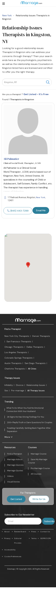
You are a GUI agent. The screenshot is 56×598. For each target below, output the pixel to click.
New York (40, 197)
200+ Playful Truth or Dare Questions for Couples (29, 422)
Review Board (20, 531)
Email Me (41, 210)
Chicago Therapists (13, 347)
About (7, 531)
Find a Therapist (12, 329)
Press (33, 531)
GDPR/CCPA (45, 538)
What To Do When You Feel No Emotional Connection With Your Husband (25, 410)
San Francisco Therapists (19, 341)
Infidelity (8, 385)
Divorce (19, 385)
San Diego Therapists (35, 363)
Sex (6, 390)
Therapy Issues (12, 378)
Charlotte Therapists (14, 368)
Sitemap (11, 569)
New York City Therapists (16, 336)
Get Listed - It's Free (36, 94)
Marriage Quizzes (15, 465)
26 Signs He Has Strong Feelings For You (25, 417)
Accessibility (10, 550)
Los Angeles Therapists (15, 352)
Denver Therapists (41, 336)
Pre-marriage (17, 390)
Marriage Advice (14, 459)
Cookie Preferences (12, 556)
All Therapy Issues (36, 390)
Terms (34, 538)
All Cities (32, 368)
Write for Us (38, 499)
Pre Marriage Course (40, 468)
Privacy (7, 538)
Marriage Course (38, 454)
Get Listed (16, 499)
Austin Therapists (13, 363)
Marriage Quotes (15, 470)
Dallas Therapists (35, 347)
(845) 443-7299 (19, 210)
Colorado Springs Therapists (18, 357)
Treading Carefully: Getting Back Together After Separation (29, 430)
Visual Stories (13, 481)
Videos (10, 476)
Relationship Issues (36, 385)
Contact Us (45, 531)
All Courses (36, 474)
